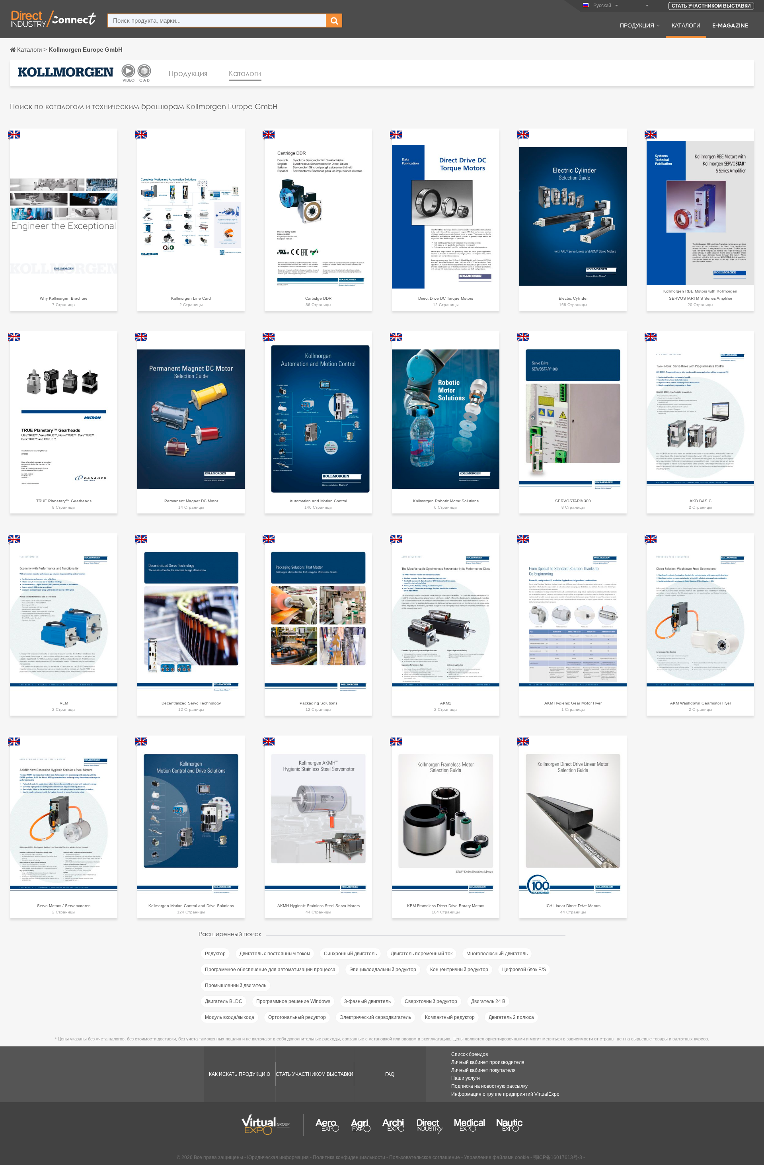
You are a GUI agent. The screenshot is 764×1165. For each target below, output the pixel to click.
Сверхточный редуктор (431, 1001)
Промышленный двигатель (235, 985)
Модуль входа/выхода (229, 1017)
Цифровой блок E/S (524, 969)
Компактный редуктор (450, 1017)
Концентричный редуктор (459, 969)
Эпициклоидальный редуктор (382, 969)
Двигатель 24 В (488, 1001)
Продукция (637, 25)
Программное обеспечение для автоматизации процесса (270, 969)
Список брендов (469, 1054)
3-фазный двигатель (367, 1001)
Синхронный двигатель (350, 953)
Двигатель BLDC (223, 1001)
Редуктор (215, 953)
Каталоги (686, 25)
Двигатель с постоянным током (275, 953)
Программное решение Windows (293, 1001)
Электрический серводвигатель (375, 1017)
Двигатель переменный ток (421, 953)
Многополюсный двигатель (497, 953)
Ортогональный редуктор (297, 1017)
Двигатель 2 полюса (511, 1017)
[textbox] (217, 20)
